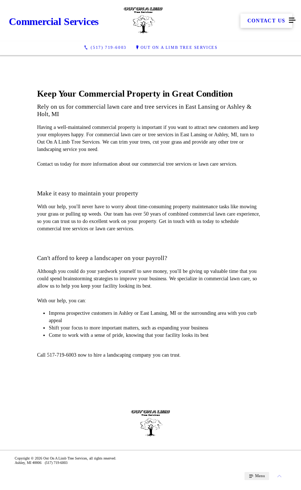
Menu (259, 475)
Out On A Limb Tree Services (179, 47)
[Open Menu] (292, 20)
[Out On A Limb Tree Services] (143, 20)
